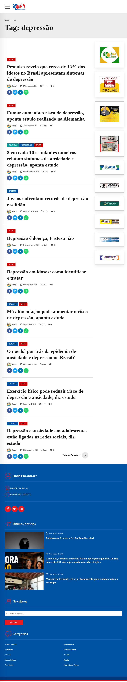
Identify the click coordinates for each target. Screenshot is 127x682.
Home (7, 20)
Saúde (11, 59)
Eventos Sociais (70, 649)
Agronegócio (69, 644)
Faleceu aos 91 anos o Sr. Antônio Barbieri (70, 538)
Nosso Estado (26, 145)
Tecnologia (9, 665)
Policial (66, 655)
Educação (13, 145)
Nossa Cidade (10, 644)
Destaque (12, 304)
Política (8, 655)
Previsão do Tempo (71, 665)
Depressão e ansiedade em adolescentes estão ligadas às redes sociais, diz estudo (47, 437)
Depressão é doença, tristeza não (40, 238)
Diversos (12, 191)
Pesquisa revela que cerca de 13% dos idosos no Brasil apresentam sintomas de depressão (46, 73)
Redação (14, 86)
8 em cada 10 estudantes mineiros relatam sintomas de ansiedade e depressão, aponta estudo (41, 159)
